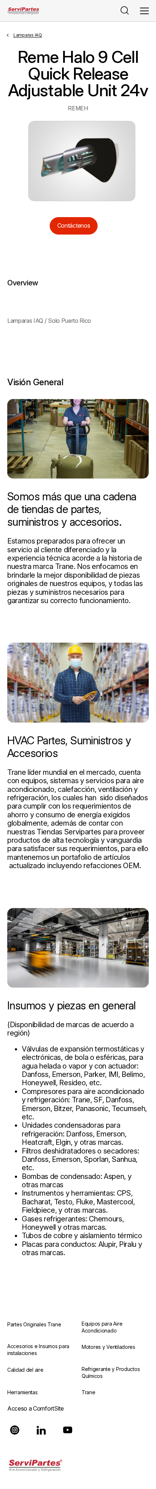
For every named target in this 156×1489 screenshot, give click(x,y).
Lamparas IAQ (27, 35)
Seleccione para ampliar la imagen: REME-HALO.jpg (81, 161)
